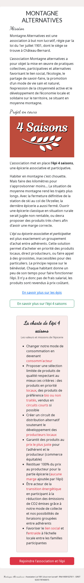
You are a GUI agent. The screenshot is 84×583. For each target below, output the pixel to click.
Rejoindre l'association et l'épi (42, 561)
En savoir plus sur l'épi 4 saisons (42, 303)
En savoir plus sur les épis (42, 292)
